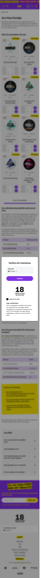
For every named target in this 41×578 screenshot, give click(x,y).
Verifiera (20, 278)
